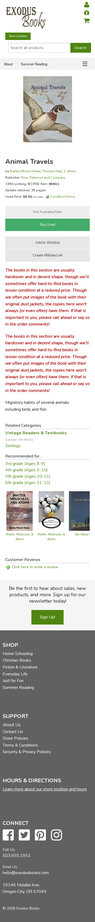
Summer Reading (34, 63)
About (8, 63)
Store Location (18, 36)
